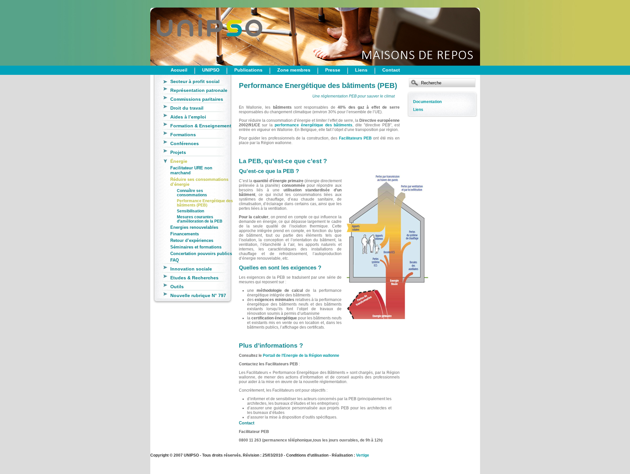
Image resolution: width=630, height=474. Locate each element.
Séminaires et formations (195, 247)
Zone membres (293, 70)
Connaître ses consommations (192, 192)
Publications (248, 70)
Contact (391, 70)
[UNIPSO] (183, 33)
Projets (178, 152)
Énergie (178, 161)
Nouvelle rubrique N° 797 (198, 295)
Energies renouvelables (194, 227)
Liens (361, 70)
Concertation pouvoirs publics (201, 253)
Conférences (184, 143)
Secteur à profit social (195, 81)
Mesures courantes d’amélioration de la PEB (199, 219)
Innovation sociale (191, 268)
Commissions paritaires (196, 99)
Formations (183, 134)
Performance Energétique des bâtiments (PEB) (205, 203)
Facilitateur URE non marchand (191, 170)
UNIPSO (211, 70)
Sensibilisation (190, 211)
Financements (184, 233)
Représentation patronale (198, 90)
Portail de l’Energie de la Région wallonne (301, 355)
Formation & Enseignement (200, 125)
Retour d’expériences (191, 240)
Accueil (179, 70)
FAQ (174, 260)
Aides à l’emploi (188, 116)
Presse (332, 70)
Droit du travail (186, 108)
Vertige (362, 455)
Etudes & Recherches (194, 277)
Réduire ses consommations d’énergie (199, 182)
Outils (177, 286)
